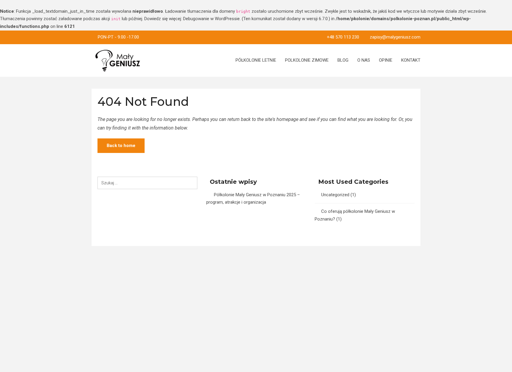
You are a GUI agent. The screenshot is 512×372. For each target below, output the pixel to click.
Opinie (385, 60)
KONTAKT (410, 60)
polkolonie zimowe (307, 60)
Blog (342, 60)
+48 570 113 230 (343, 37)
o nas (363, 60)
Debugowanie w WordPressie (211, 18)
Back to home (121, 145)
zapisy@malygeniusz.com (395, 37)
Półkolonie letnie (256, 60)
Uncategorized (335, 194)
